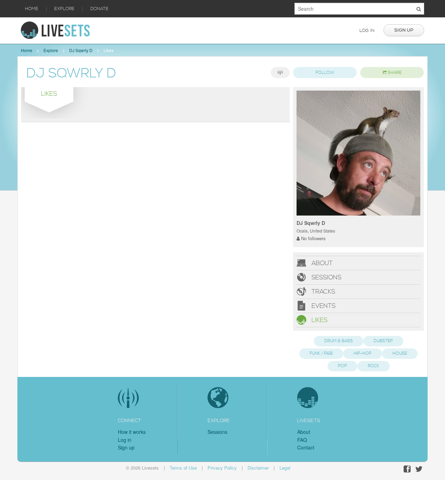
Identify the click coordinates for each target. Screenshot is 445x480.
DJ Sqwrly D (80, 50)
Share (394, 72)
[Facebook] (407, 469)
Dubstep (383, 341)
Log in (366, 30)
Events (322, 306)
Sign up (403, 30)
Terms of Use (183, 467)
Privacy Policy (222, 467)
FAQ (302, 439)
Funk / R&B (321, 353)
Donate (99, 8)
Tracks (322, 292)
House (400, 353)
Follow (325, 72)
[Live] (280, 72)
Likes (109, 50)
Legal (285, 467)
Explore (64, 8)
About (321, 263)
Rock (373, 366)
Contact (305, 447)
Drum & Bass (338, 341)
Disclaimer (258, 467)
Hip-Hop (363, 353)
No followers (313, 238)
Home (31, 8)
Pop (342, 366)
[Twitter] (418, 469)
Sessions (325, 277)
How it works (132, 431)
